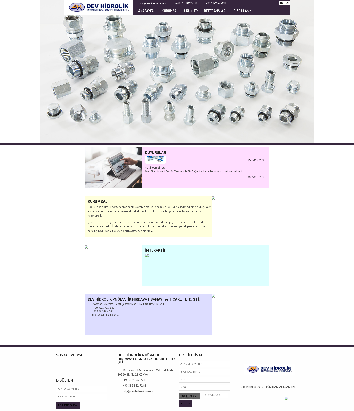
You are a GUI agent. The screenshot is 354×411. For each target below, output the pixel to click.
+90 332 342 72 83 (133, 385)
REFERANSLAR (214, 11)
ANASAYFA (146, 11)
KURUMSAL (170, 11)
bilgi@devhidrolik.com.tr (136, 391)
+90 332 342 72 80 (133, 380)
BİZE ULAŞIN (243, 11)
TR (281, 3)
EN (287, 3)
